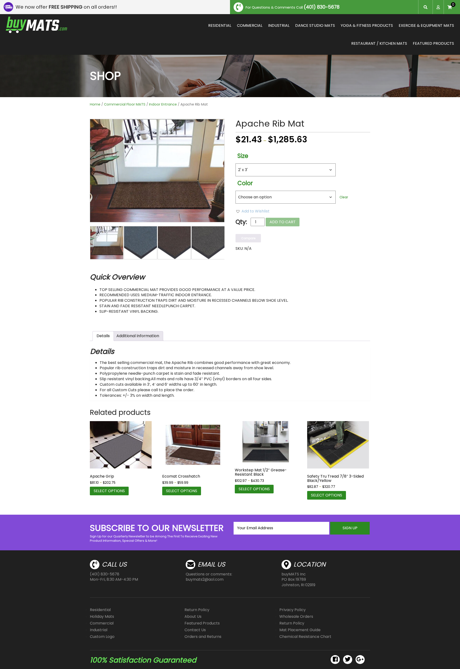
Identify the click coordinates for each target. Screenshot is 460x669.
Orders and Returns (202, 636)
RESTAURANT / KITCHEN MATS (379, 43)
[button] (253, 211)
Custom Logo (102, 636)
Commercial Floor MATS (124, 104)
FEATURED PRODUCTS (433, 43)
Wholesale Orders (296, 616)
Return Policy (196, 610)
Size (242, 156)
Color (245, 183)
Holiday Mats (102, 616)
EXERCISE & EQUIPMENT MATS (426, 25)
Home (95, 104)
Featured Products (202, 623)
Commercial (102, 623)
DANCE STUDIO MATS (315, 25)
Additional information (137, 336)
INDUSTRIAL (278, 25)
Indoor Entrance (163, 104)
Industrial (98, 630)
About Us (192, 616)
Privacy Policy (292, 610)
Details (103, 336)
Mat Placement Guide (300, 630)
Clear (343, 197)
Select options (109, 491)
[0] (450, 7)
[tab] (103, 336)
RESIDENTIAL (219, 25)
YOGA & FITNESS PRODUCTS (367, 25)
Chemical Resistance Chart (305, 636)
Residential (100, 610)
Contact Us (195, 630)
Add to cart (283, 222)
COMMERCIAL (249, 25)
